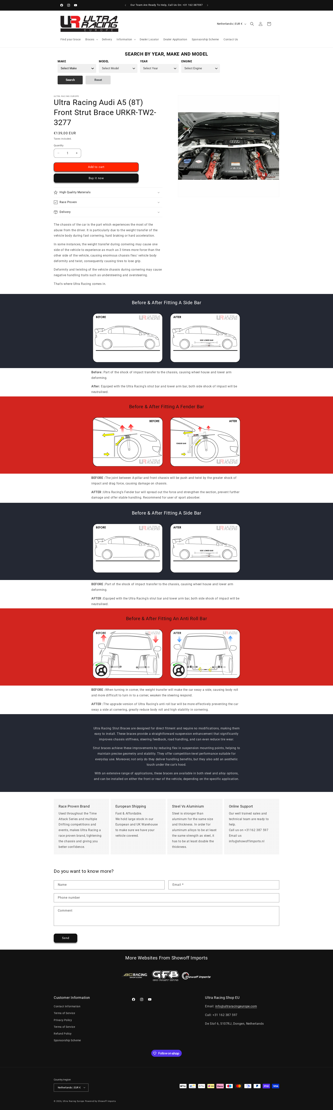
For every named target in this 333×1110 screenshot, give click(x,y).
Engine (186, 61)
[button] (91, 39)
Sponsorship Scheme (67, 1040)
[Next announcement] (207, 5)
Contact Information (67, 1006)
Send (65, 938)
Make (62, 61)
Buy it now (96, 178)
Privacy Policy (63, 1020)
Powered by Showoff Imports (100, 1101)
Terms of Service (64, 1013)
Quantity (58, 145)
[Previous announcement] (125, 5)
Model (104, 61)
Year (144, 61)
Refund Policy (63, 1033)
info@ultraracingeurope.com (236, 1006)
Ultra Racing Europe (73, 1101)
